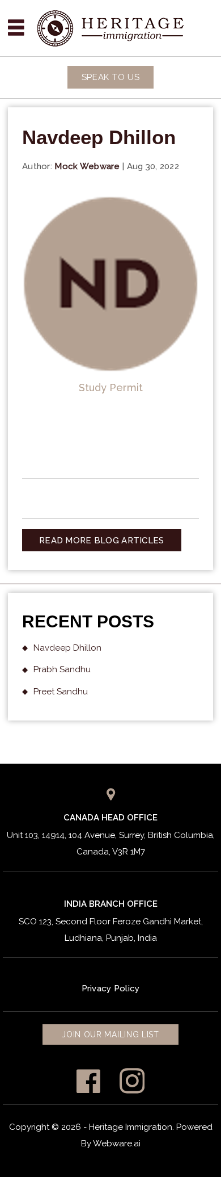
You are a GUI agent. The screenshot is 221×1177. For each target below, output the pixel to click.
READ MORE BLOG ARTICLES (101, 540)
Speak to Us (111, 77)
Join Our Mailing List (110, 1034)
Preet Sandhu (60, 691)
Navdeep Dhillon (67, 648)
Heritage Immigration (130, 1127)
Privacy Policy (111, 988)
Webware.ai (117, 1143)
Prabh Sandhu (62, 669)
